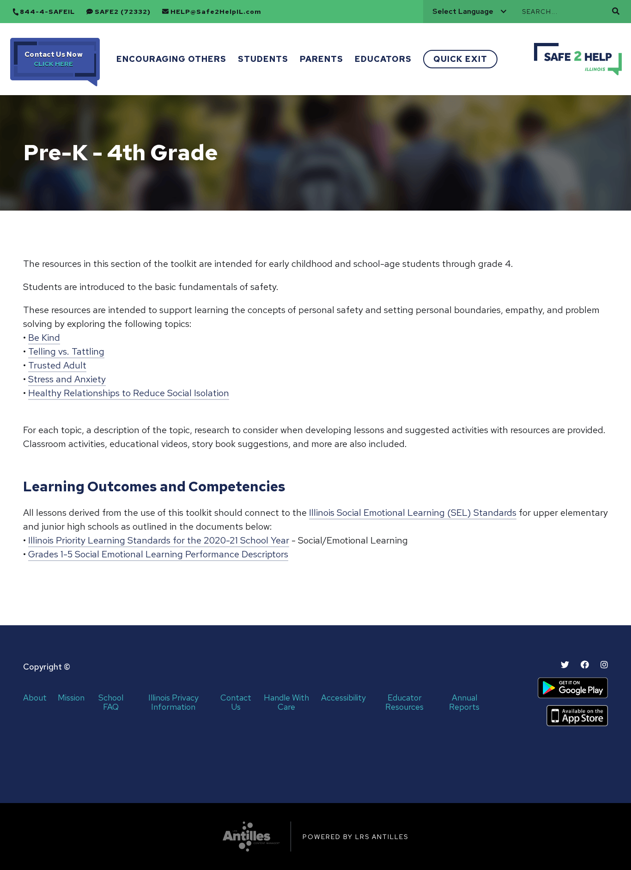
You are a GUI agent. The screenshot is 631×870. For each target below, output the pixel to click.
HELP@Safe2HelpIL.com (215, 12)
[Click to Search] (615, 11)
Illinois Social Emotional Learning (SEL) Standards (412, 513)
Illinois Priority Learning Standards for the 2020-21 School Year (158, 540)
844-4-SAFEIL (47, 12)
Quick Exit (460, 59)
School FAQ (110, 702)
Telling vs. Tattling (66, 351)
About (35, 698)
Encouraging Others (171, 59)
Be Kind (44, 338)
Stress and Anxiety (67, 379)
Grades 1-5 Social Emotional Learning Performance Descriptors (158, 554)
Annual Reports (464, 702)
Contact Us (235, 702)
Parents (321, 59)
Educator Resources (404, 702)
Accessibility (343, 698)
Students (263, 59)
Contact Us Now (53, 54)
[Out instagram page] (604, 664)
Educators (383, 59)
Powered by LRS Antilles (355, 837)
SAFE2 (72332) (123, 12)
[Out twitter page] (565, 664)
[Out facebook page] (585, 664)
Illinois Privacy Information (173, 702)
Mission (71, 698)
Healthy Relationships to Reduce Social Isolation (128, 393)
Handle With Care (286, 702)
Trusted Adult (57, 365)
